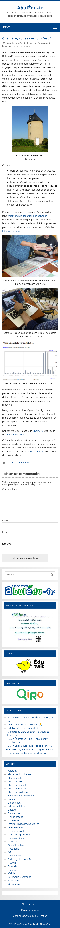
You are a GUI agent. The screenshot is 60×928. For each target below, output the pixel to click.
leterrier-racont (16, 831)
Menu (6, 27)
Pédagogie (13, 848)
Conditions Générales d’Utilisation (30, 916)
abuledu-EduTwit (17, 785)
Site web (7, 544)
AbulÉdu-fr (30, 7)
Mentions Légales (30, 910)
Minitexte (13, 841)
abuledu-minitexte (18, 792)
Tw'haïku (12, 870)
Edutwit (12, 809)
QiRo (10, 852)
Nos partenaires (30, 904)
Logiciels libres (16, 838)
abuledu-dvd (15, 781)
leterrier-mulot (15, 827)
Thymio (12, 862)
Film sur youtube (11, 231)
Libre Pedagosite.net (19, 834)
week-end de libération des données (27, 216)
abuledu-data (15, 778)
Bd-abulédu (14, 802)
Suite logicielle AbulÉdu (20, 859)
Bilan (28, 227)
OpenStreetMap (16, 845)
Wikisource (14, 880)
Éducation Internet (18, 806)
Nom (5, 521)
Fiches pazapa (23, 46)
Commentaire (10, 489)
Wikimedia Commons (19, 877)
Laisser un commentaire (18, 462)
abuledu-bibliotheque (19, 774)
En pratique (14, 813)
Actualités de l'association (21, 795)
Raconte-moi (15, 855)
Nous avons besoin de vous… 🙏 (25, 724)
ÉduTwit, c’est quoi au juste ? (23, 728)
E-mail (6, 532)
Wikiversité (14, 884)
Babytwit (12, 799)
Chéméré (38, 431)
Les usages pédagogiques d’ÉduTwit (27, 753)
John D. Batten (36, 451)
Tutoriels (12, 866)
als (31, 43)
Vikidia (11, 873)
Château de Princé (15, 434)
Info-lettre (13, 820)
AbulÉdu (12, 770)
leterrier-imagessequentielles (23, 824)
